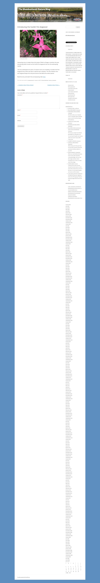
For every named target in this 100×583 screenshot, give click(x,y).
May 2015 (68, 424)
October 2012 (68, 475)
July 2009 (67, 538)
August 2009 (68, 537)
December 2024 (69, 237)
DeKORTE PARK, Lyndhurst (73, 108)
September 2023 (69, 261)
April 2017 (68, 387)
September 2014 (69, 437)
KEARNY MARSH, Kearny (73, 163)
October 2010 (68, 514)
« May (67, 572)
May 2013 (68, 463)
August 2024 (68, 243)
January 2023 (68, 274)
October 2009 (68, 533)
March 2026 (68, 212)
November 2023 (69, 258)
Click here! (70, 49)
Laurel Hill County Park (72, 88)
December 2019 (69, 335)
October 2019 (68, 338)
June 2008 (68, 560)
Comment (20, 95)
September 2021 (69, 300)
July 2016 (67, 401)
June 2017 (68, 384)
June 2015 (68, 423)
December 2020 (69, 315)
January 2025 (68, 235)
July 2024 (67, 245)
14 (73, 568)
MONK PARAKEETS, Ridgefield (74, 152)
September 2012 (69, 476)
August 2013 (68, 458)
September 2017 (69, 379)
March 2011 (68, 506)
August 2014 (68, 439)
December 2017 (69, 374)
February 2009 (68, 547)
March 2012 (68, 486)
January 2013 (68, 470)
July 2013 (67, 460)
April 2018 (68, 367)
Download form (69, 106)
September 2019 (69, 339)
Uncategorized (31, 80)
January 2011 (68, 509)
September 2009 (69, 535)
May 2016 (68, 405)
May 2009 (68, 542)
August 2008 (68, 556)
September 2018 (69, 359)
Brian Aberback (45, 80)
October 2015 (68, 416)
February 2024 (68, 253)
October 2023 (68, 260)
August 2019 (68, 341)
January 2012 (68, 489)
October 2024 (68, 240)
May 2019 (68, 346)
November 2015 (69, 414)
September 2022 (69, 281)
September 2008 (69, 555)
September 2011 (69, 496)
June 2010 (68, 520)
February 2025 (68, 234)
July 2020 (67, 323)
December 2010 (69, 511)
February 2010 (68, 527)
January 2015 (68, 431)
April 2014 (68, 445)
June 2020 (68, 325)
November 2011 (69, 493)
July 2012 (67, 480)
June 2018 (68, 364)
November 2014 (69, 434)
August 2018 (68, 361)
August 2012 (68, 478)
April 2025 (68, 230)
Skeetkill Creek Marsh (72, 98)
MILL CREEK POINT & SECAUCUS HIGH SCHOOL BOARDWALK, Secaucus (74, 129)
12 (68, 568)
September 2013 (69, 457)
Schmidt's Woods (71, 99)
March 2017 (68, 388)
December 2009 (69, 530)
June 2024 (68, 247)
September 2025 (69, 222)
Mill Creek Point (71, 96)
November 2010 (69, 512)
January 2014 (68, 450)
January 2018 (68, 372)
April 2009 (68, 543)
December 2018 (69, 354)
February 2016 (68, 410)
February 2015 (68, 429)
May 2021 (68, 307)
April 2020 (68, 328)
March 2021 (68, 310)
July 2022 (67, 284)
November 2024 (69, 238)
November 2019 (69, 336)
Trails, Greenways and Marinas (74, 186)
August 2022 (68, 282)
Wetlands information (72, 196)
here (44, 77)
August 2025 (68, 224)
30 (78, 571)
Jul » (70, 572)
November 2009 (69, 532)
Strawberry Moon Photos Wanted (25, 85)
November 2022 (69, 278)
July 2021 (67, 304)
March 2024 (68, 251)
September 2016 (69, 398)
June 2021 (68, 305)
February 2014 (68, 449)
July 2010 (67, 519)
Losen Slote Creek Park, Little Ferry (75, 173)
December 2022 (69, 276)
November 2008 (69, 551)
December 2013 (69, 452)
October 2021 (68, 299)
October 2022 (68, 279)
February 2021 (68, 312)
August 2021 (68, 302)
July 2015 (67, 421)
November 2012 (69, 473)
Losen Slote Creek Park (73, 91)
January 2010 (68, 529)
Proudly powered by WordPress (23, 577)
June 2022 (68, 286)
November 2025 (69, 219)
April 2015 (68, 426)
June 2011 (68, 501)
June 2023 (68, 266)
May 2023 (68, 268)
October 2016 (68, 397)
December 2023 (69, 256)
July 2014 (67, 441)
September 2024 (69, 242)
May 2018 (68, 366)
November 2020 (69, 317)
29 (75, 571)
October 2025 (68, 220)
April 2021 (68, 309)
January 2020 (68, 333)
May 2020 (68, 326)
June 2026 (68, 207)
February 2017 (68, 390)
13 (70, 568)
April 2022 (68, 289)
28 (73, 571)
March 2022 (68, 291)
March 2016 (68, 408)
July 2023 (67, 264)
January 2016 (68, 411)
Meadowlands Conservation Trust (75, 198)
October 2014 (68, 436)
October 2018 (68, 357)
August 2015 (68, 419)
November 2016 (69, 395)
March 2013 (68, 467)
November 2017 (69, 375)
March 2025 (68, 232)
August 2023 (68, 263)
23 (78, 569)
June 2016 (68, 403)
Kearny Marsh (71, 90)
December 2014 (69, 432)
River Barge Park (71, 95)
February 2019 (68, 351)
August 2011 (68, 498)
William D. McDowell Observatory (75, 191)
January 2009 (68, 548)
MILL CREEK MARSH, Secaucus (74, 110)
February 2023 (68, 273)
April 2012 (68, 485)
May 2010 (68, 522)
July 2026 (67, 206)
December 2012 (69, 472)
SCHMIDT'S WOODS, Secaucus (74, 141)
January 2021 (68, 313)
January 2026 (68, 216)
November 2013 (69, 454)
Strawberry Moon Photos (53, 85)
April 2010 (68, 524)
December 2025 (69, 217)
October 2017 (68, 377)
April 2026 (68, 211)
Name (19, 110)
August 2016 (68, 400)
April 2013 (68, 465)
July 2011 (67, 499)
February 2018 (68, 370)
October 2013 (68, 455)
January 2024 (68, 255)
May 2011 (68, 503)
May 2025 (68, 229)
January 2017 (68, 392)
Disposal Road (71, 93)
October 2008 (68, 553)
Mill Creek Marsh (71, 86)
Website (19, 120)
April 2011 (68, 504)
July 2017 (67, 382)
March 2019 (68, 349)
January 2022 (68, 294)
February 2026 (68, 214)
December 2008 (69, 550)
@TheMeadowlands (70, 35)
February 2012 (68, 488)
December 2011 (69, 491)
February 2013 (68, 468)
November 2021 (69, 297)
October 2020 (68, 318)
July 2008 (67, 558)
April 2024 (68, 250)
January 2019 (68, 353)
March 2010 (68, 525)
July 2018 (67, 362)
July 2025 (67, 225)
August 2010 (68, 517)
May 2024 (68, 248)
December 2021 (69, 295)
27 (70, 571)
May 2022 (68, 287)
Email (19, 115)
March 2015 (68, 428)
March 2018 (68, 369)
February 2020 (68, 331)
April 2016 (68, 406)
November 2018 (69, 356)
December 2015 (69, 413)
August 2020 (68, 322)
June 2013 (68, 462)
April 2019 (68, 348)
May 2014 (68, 444)
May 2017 (68, 385)
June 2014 (68, 442)
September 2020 (69, 320)
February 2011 (68, 507)
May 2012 (68, 483)
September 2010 (69, 516)
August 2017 (68, 380)
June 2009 (68, 540)
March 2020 (68, 330)
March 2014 (68, 447)
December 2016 (69, 393)
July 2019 (67, 343)
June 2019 (68, 344)
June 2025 (68, 227)
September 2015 (69, 418)
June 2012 (68, 481)
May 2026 (68, 209)
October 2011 (68, 494)
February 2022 (68, 292)
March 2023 (68, 271)
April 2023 (68, 269)
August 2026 (68, 204)
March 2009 (68, 545)
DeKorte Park (71, 85)
